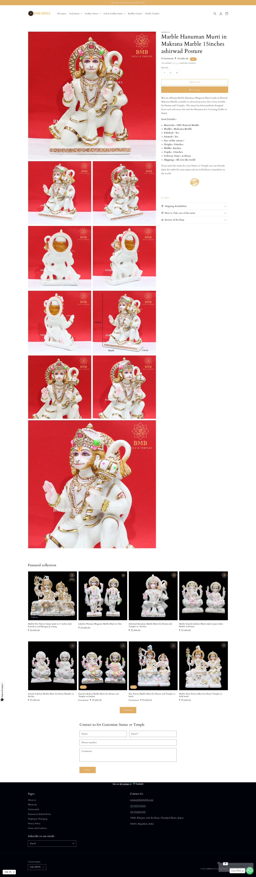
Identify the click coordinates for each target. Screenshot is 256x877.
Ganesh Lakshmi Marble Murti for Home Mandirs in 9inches (51, 695)
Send (87, 769)
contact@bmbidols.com (141, 799)
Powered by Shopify (221, 869)
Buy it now (194, 89)
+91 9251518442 (137, 805)
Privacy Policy (34, 823)
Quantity (164, 67)
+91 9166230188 (137, 811)
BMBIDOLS (211, 869)
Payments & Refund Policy (39, 814)
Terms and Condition (37, 828)
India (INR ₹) (35, 867)
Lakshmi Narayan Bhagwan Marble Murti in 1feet (100, 624)
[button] (75, 13)
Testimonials (33, 809)
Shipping (175, 63)
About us (32, 800)
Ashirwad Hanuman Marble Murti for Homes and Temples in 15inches (150, 625)
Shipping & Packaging (37, 819)
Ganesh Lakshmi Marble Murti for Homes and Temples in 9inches (98, 695)
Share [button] (166, 197)
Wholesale (32, 804)
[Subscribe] (73, 843)
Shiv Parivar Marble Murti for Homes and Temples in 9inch (152, 695)
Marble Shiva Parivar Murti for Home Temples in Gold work (200, 695)
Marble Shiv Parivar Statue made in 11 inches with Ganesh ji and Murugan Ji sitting (50, 625)
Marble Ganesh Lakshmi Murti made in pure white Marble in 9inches (201, 625)
